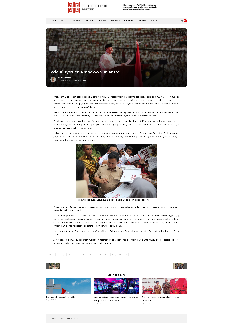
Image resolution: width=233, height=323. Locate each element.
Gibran (51, 255)
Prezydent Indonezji (119, 255)
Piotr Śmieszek (64, 78)
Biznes (102, 21)
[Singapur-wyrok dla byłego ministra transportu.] (181, 266)
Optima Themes (72, 318)
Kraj (63, 21)
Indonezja (61, 255)
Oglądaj (128, 21)
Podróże (115, 21)
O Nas (154, 21)
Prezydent (104, 255)
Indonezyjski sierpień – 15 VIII (60, 296)
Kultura (90, 21)
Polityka (77, 21)
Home (53, 21)
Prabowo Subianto (90, 255)
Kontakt (142, 21)
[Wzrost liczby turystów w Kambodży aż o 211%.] (51, 266)
